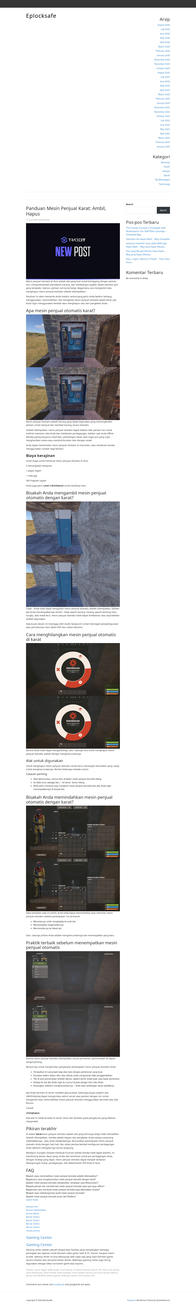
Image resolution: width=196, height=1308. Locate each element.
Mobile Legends (53, 1275)
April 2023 (165, 133)
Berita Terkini (33, 1216)
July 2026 (165, 29)
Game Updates (78, 1272)
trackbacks (59, 1284)
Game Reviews (50, 1272)
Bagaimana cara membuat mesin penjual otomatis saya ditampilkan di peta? (63, 1189)
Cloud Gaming (66, 1269)
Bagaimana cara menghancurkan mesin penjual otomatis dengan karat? (61, 1179)
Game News (32, 1199)
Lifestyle (166, 171)
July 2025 (165, 76)
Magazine (131, 1300)
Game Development (34, 1272)
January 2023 (163, 146)
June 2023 (165, 124)
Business (165, 162)
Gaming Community (94, 1272)
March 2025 (164, 94)
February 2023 (163, 142)
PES (93, 1275)
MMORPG (42, 1275)
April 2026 (165, 42)
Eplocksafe (41, 15)
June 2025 (165, 81)
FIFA (100, 1269)
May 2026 (165, 37)
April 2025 (165, 90)
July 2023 (165, 120)
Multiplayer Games (69, 1275)
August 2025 (164, 72)
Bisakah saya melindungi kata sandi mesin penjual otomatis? (55, 1192)
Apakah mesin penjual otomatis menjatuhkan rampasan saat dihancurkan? (62, 1182)
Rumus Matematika (36, 1210)
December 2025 (162, 59)
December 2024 (162, 107)
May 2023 (165, 129)
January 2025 (163, 103)
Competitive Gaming (81, 1269)
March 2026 (164, 46)
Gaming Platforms (110, 1272)
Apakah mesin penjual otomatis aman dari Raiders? (51, 1196)
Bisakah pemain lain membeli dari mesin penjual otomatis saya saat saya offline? (65, 1186)
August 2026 (164, 24)
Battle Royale (53, 1269)
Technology (164, 184)
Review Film (32, 1206)
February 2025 (163, 98)
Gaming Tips (31, 1275)
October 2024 (163, 116)
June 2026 (165, 33)
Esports (94, 1269)
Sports (167, 175)
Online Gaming (84, 1275)
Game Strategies (64, 1272)
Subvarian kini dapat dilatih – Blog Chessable (148, 238)
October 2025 (163, 68)
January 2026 (163, 55)
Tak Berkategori (162, 179)
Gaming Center (39, 1237)
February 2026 (163, 50)
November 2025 (162, 63)
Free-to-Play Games (111, 1269)
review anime (33, 1230)
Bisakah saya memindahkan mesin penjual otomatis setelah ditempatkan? (62, 1175)
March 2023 (164, 137)
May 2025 (165, 85)
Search (129, 204)
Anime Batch (32, 1213)
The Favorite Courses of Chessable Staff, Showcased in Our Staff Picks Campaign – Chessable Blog (146, 231)
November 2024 (162, 111)
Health (167, 166)
